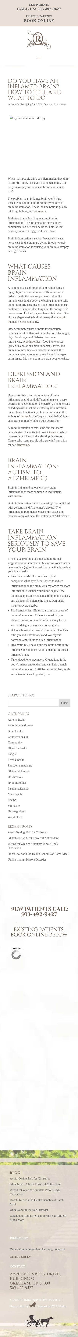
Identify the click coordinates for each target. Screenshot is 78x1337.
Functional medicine (55, 104)
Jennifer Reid (18, 104)
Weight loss (15, 817)
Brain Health (15, 731)
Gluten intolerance (19, 771)
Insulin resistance (18, 788)
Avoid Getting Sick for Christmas (28, 832)
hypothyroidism (32, 341)
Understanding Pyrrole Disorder (27, 859)
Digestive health (17, 748)
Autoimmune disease (20, 725)
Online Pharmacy (20, 1256)
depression (40, 211)
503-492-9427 (49, 8)
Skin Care (14, 805)
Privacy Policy (51, 1299)
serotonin (25, 416)
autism (18, 496)
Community (15, 742)
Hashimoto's (15, 777)
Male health (15, 794)
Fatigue (12, 754)
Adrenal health (16, 719)
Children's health (18, 736)
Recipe (12, 799)
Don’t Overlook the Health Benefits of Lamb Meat (38, 853)
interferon (52, 432)
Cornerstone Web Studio (51, 1306)
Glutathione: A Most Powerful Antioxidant (33, 838)
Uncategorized (16, 811)
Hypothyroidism (17, 782)
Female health (16, 759)
